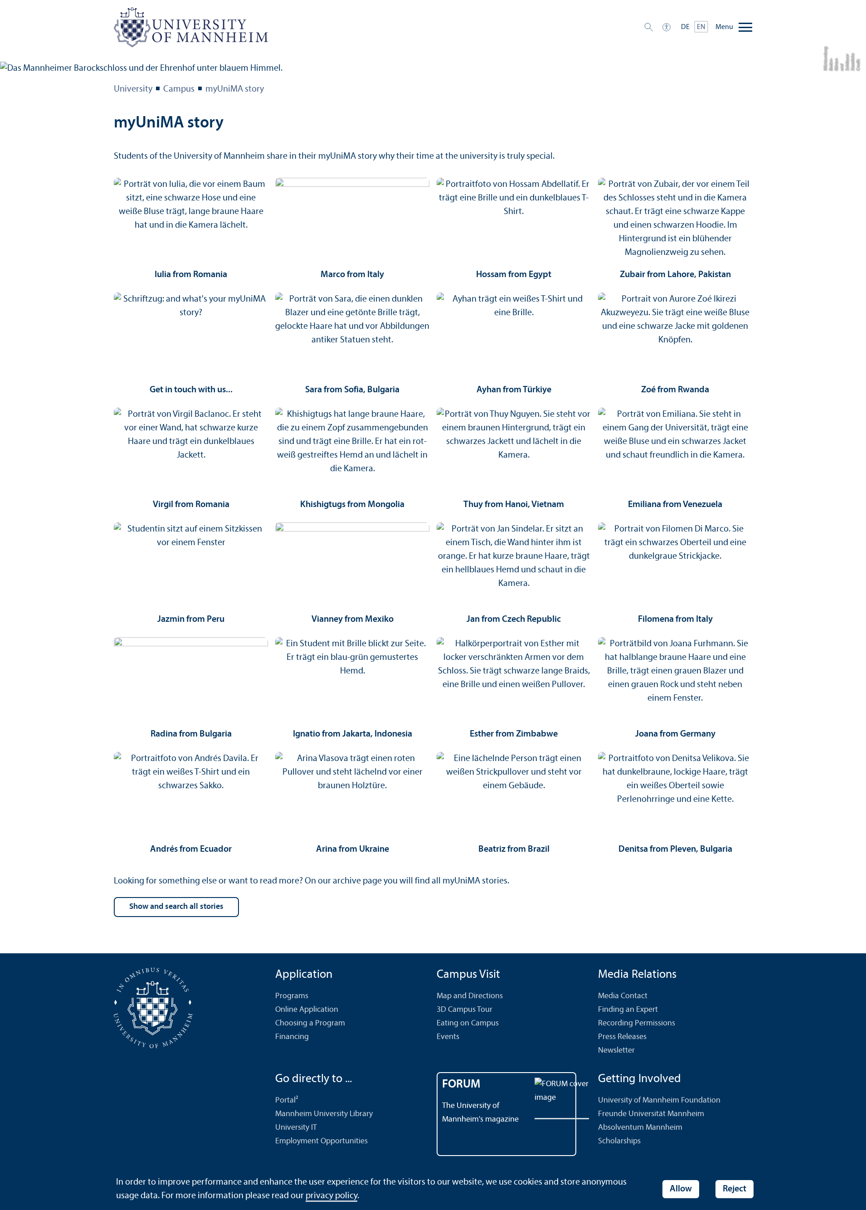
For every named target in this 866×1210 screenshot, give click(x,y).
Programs (291, 996)
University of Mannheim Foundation (659, 1100)
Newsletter (616, 1050)
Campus (179, 89)
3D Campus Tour (464, 1009)
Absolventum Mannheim (640, 1127)
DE (685, 27)
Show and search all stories (176, 907)
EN (701, 27)
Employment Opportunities (321, 1141)
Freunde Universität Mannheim (651, 1114)
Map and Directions (470, 996)
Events (448, 1037)
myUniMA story (234, 89)
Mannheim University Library (324, 1114)
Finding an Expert (628, 1009)
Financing (292, 1037)
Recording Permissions (636, 1023)
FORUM (461, 1084)
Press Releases (622, 1037)
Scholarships (619, 1141)
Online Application (306, 1009)
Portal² (286, 1100)
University (133, 89)
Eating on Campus (468, 1023)
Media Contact (622, 996)
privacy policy (331, 1195)
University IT (296, 1127)
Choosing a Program (310, 1023)
